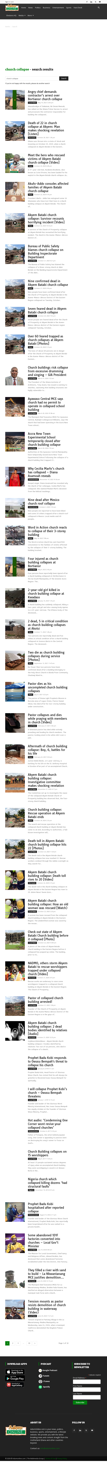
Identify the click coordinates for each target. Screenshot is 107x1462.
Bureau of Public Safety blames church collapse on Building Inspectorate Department (45, 251)
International (33, 507)
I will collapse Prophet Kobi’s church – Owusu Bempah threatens (47, 1092)
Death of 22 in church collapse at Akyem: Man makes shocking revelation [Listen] (46, 128)
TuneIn (46, 1376)
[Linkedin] (91, 2)
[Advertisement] (53, 47)
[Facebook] (87, 2)
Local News (32, 103)
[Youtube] (100, 2)
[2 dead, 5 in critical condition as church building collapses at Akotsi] (15, 629)
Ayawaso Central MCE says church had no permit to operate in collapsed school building (46, 404)
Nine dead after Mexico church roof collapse (43, 501)
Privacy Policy (62, 1458)
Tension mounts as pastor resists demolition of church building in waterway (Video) (47, 1307)
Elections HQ (11, 15)
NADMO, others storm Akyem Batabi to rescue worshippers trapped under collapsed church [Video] (47, 968)
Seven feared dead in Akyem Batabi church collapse (47, 310)
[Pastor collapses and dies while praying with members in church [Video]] (15, 723)
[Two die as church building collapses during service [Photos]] (15, 660)
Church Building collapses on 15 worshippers (47, 1153)
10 (29, 1343)
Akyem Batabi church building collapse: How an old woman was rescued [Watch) (48, 904)
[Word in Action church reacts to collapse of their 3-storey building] (15, 535)
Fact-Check (78, 7)
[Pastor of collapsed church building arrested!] (15, 1006)
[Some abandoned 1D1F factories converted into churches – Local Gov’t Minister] (15, 1243)
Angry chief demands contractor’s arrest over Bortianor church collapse (45, 95)
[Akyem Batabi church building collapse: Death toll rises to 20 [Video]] (15, 880)
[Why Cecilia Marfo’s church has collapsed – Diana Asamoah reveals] (15, 476)
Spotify (46, 1387)
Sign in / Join (9, 2)
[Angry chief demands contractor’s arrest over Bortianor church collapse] (15, 100)
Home (23, 7)
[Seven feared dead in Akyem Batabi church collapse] (15, 317)
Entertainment (58, 7)
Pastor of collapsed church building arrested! (45, 1000)
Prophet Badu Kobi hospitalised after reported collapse (46, 1207)
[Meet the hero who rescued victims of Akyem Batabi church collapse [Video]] (15, 163)
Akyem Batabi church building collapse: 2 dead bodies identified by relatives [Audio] (47, 1028)
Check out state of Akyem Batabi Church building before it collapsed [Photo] (48, 935)
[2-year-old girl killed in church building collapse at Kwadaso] (15, 598)
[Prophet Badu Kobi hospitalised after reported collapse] (15, 1212)
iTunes (46, 1381)
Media (21, 15)
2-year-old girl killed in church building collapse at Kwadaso (46, 593)
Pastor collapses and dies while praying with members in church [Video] (47, 718)
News (30, 7)
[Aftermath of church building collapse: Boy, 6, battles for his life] (15, 754)
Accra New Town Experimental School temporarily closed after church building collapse (44, 439)
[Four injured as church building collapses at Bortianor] (15, 567)
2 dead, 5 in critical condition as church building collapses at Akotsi (48, 624)
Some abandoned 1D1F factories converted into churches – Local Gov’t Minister (44, 1240)
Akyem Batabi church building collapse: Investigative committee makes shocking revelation (46, 780)
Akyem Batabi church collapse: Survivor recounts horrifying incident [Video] (46, 218)
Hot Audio (32, 137)
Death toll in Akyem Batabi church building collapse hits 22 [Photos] (47, 844)
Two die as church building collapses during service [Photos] (46, 656)
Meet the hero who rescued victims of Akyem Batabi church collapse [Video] (46, 158)
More (30, 15)
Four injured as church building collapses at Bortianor (43, 562)
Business (46, 7)
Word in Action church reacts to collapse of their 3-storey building (47, 531)
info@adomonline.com (50, 1448)
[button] (99, 7)
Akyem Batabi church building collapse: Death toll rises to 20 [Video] (47, 875)
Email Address (79, 1378)
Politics (38, 7)
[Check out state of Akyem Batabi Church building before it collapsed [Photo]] (15, 940)
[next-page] (35, 1343)
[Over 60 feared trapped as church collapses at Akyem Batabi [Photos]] (15, 344)
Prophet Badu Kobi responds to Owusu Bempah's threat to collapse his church (47, 1061)
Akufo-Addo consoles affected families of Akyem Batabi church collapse (48, 187)
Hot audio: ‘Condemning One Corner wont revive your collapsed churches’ (48, 1123)
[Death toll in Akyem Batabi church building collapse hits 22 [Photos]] (15, 849)
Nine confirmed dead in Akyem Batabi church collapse (48, 283)
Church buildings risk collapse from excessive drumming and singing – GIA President (48, 371)
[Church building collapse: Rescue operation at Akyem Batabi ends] (15, 817)
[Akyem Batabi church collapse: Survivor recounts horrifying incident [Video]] (15, 223)
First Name (77, 1386)
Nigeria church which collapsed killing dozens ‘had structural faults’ (47, 1182)
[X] (95, 2)
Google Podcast (49, 1370)
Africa (30, 663)
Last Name (77, 1394)
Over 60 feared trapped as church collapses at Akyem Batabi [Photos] (45, 339)
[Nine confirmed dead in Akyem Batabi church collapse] (15, 289)
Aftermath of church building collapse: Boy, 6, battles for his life (47, 749)
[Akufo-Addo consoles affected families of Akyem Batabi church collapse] (15, 191)
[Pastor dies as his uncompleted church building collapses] (15, 692)
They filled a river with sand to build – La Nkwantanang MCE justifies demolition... (47, 1273)
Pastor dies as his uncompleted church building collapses (47, 687)
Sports (68, 7)
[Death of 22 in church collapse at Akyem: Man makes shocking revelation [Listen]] (15, 131)
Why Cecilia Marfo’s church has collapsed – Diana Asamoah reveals (46, 472)
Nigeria (31, 1190)
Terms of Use (50, 1458)
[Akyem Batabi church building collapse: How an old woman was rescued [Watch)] (15, 908)
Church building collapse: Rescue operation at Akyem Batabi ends (46, 813)
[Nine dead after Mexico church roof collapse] (15, 508)
